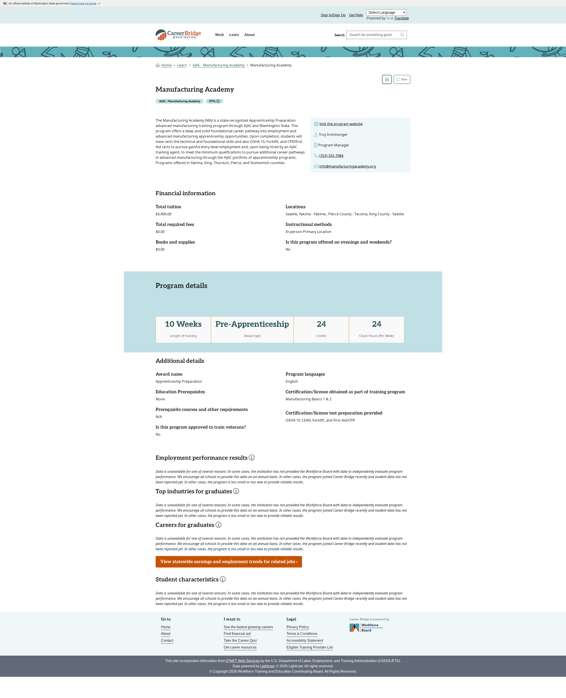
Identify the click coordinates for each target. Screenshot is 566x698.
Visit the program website (341, 123)
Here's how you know (83, 3)
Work (219, 35)
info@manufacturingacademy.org (347, 166)
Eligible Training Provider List (310, 647)
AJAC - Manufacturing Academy (219, 65)
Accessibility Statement (305, 640)
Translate (401, 18)
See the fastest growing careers (248, 627)
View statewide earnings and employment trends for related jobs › (228, 561)
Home (166, 65)
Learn (234, 35)
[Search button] (402, 35)
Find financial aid (237, 634)
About (249, 35)
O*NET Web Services (243, 661)
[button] (218, 101)
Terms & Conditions (302, 634)
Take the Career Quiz (240, 640)
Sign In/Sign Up (333, 15)
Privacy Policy (298, 627)
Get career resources (240, 647)
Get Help (356, 15)
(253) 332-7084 (331, 155)
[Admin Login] (164, 15)
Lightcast (267, 666)
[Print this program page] (387, 79)
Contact (167, 640)
